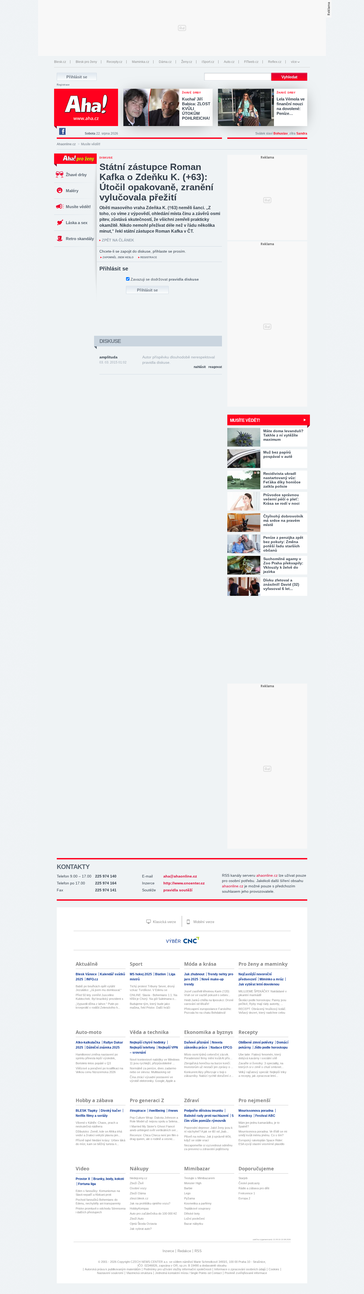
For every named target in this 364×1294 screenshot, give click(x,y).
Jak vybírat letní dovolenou (258, 984)
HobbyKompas (139, 1208)
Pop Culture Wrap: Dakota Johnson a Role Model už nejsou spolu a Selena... (155, 1119)
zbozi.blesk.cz (139, 1198)
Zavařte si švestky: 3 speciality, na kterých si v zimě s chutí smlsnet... (261, 1065)
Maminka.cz (140, 61)
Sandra (301, 133)
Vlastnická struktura (139, 1273)
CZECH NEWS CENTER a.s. (150, 1261)
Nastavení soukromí (110, 1273)
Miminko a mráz (272, 979)
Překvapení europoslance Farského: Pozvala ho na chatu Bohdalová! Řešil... (208, 1010)
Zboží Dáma (138, 1193)
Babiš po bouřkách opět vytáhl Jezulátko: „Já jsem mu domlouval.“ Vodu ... (99, 988)
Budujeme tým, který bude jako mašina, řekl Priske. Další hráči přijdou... (150, 1005)
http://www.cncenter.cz (184, 883)
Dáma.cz (165, 61)
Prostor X (83, 1179)
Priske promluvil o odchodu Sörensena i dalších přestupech (101, 1210)
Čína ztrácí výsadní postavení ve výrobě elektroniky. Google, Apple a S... (152, 1079)
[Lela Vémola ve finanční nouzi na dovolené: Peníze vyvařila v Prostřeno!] (247, 108)
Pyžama (189, 1198)
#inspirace (138, 1111)
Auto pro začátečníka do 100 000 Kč (153, 1213)
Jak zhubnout (194, 974)
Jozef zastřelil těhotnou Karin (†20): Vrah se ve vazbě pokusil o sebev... (207, 993)
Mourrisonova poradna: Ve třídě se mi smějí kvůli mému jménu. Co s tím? (262, 1133)
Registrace (63, 84)
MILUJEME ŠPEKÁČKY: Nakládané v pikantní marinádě (262, 993)
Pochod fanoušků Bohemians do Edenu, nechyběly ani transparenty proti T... (98, 1201)
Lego (187, 1193)
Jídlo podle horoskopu (271, 1047)
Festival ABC (265, 1116)
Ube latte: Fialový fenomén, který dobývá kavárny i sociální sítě (259, 1056)
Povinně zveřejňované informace (246, 1273)
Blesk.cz (60, 61)
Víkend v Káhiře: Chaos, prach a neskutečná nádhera (97, 1124)
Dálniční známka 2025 (103, 1047)
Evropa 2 (244, 1198)
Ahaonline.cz (66, 144)
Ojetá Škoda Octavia (143, 1223)
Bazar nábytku (193, 1223)
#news (173, 1111)
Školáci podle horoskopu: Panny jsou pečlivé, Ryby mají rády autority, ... (262, 1001)
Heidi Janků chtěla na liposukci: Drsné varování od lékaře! (208, 1001)
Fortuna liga (87, 1184)
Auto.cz (229, 61)
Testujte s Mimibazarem (199, 1178)
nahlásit (200, 367)
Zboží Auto (137, 1218)
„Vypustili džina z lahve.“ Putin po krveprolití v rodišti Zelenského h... (98, 1005)
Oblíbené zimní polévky (256, 1042)
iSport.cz (208, 61)
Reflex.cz (274, 61)
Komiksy (245, 1116)
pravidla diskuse (184, 279)
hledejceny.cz (138, 1178)
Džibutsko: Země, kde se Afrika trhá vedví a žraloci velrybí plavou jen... (99, 1133)
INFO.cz (92, 979)
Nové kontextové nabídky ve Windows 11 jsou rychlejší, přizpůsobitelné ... (155, 1061)
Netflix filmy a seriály (92, 1116)
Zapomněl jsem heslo (118, 257)
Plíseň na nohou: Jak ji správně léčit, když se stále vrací (207, 1138)
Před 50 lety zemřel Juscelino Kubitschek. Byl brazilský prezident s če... (99, 997)
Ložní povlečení (194, 1218)
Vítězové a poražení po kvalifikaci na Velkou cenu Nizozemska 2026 (99, 1070)
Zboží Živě (137, 1183)
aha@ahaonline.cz (180, 876)
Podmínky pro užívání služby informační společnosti (177, 1269)
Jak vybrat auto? (141, 1228)
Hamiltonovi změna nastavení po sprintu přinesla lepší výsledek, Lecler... (97, 1056)
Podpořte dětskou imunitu (204, 1111)
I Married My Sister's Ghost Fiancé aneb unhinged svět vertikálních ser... (154, 1128)
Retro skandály (80, 238)
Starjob (243, 1178)
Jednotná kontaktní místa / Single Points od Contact (188, 1273)
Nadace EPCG (221, 1047)
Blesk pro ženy (86, 61)
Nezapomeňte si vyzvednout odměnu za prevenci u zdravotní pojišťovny (208, 1147)
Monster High (192, 1183)
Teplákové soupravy (197, 1208)
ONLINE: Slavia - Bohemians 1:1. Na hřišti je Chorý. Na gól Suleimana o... (153, 996)
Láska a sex (76, 222)
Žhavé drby (76, 174)
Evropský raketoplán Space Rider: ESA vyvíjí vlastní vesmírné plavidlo (261, 1142)
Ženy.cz (186, 61)
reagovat (215, 367)
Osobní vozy (138, 1188)
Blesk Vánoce (87, 974)
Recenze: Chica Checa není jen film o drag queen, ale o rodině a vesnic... (154, 1137)
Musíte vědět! (78, 206)
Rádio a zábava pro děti (253, 1188)
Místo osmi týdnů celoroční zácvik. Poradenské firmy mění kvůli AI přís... (208, 1056)
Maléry (72, 190)
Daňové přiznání (196, 1042)
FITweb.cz (251, 61)
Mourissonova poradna (256, 1111)
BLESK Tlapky (87, 1111)
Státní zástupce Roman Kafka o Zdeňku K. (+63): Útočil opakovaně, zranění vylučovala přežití (156, 181)
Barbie (188, 1188)
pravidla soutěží (177, 890)
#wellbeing (157, 1111)
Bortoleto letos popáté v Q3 (93, 1063)
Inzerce (168, 1251)
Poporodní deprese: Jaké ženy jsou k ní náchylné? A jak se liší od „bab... (208, 1129)
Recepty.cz (114, 61)
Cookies (274, 1269)
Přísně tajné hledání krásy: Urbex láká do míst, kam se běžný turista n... (100, 1142)
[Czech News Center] (191, 940)
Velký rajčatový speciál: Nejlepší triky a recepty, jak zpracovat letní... (262, 1073)
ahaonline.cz (267, 875)
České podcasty (249, 1183)
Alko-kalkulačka (88, 1042)
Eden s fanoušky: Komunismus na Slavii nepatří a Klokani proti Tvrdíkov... (98, 1192)
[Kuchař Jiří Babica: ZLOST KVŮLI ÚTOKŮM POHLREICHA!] (152, 108)
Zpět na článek (118, 240)
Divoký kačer (111, 1111)
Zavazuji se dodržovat (165, 279)
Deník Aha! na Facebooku (62, 131)
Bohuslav (280, 133)
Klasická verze (164, 922)
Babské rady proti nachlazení (206, 1116)
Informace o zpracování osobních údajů (240, 1269)
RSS (198, 1251)
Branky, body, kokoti (108, 1179)
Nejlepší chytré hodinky (148, 1042)
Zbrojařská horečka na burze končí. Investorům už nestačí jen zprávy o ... (208, 1065)
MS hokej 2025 (141, 974)
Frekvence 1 (246, 1193)
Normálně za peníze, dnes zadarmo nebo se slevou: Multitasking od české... (153, 1070)
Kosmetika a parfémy (198, 1203)
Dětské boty (192, 1213)
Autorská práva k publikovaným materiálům (113, 1269)
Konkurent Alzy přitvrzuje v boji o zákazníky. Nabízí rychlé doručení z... (208, 1073)
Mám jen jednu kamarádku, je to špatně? (259, 1124)
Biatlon (161, 974)
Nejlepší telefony (143, 1047)
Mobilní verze (203, 922)
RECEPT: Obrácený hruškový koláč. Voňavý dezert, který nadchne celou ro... (262, 1010)
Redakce (184, 1251)
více (294, 61)
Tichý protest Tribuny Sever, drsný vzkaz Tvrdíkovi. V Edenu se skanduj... (152, 988)
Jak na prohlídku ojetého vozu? (150, 1203)
